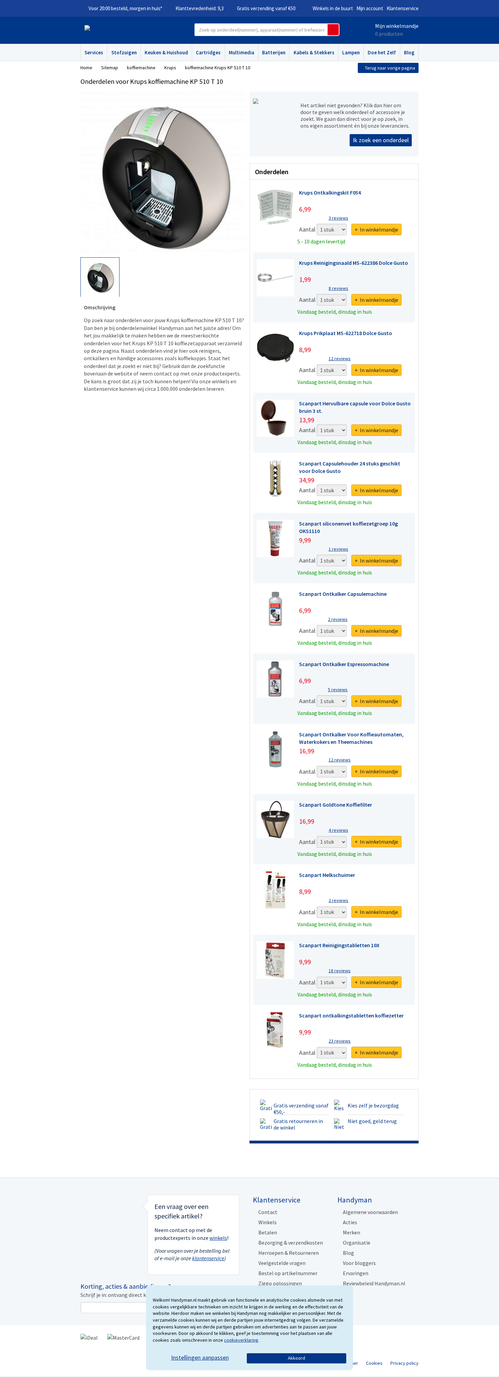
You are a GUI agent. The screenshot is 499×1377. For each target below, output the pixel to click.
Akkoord (296, 1358)
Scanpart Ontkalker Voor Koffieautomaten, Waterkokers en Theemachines (351, 738)
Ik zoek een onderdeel (381, 140)
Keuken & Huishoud (166, 52)
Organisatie (356, 1242)
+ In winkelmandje (376, 229)
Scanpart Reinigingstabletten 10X (339, 945)
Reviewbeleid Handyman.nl (374, 1283)
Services (94, 52)
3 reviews (338, 218)
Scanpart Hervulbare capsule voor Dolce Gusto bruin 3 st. (355, 407)
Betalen (267, 1232)
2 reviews (338, 619)
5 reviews (338, 689)
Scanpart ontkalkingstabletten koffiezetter (351, 1015)
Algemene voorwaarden (370, 1212)
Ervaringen (355, 1273)
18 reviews (340, 971)
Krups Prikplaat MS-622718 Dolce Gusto (345, 333)
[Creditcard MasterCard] (123, 1337)
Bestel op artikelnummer (287, 1273)
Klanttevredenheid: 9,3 (199, 8)
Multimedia (241, 52)
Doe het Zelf (382, 52)
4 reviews (338, 830)
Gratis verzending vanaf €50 (266, 8)
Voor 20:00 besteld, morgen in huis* (125, 8)
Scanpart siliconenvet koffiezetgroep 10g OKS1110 (348, 527)
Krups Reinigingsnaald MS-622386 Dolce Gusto (353, 262)
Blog (409, 52)
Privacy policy (404, 1363)
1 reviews (338, 549)
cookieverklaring (241, 1340)
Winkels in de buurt (333, 8)
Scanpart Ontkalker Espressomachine (344, 664)
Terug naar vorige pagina (390, 68)
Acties (350, 1222)
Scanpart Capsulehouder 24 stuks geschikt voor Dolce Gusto (349, 467)
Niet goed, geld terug (372, 1121)
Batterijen (273, 52)
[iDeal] (89, 1337)
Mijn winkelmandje (397, 25)
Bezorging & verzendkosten (290, 1242)
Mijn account (369, 8)
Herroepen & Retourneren (288, 1252)
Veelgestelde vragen (282, 1263)
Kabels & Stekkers (314, 52)
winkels (218, 1237)
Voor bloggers (359, 1263)
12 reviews (340, 358)
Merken (351, 1232)
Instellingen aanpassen (200, 1357)
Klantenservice (403, 8)
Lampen (351, 52)
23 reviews (340, 1041)
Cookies (374, 1363)
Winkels (267, 1222)
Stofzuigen (124, 52)
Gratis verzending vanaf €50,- (301, 1108)
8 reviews (338, 288)
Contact (267, 1212)
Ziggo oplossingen (280, 1283)
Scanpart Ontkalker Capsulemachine (343, 593)
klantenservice (208, 1258)
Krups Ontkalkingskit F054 (330, 192)
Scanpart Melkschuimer (327, 874)
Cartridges (208, 52)
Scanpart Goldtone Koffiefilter (335, 804)
